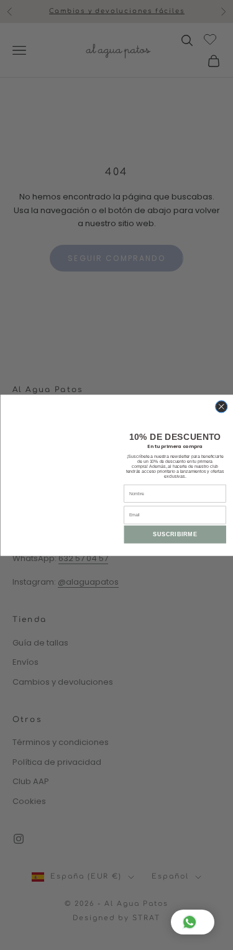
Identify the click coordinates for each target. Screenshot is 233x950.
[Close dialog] (221, 406)
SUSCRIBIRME (175, 534)
